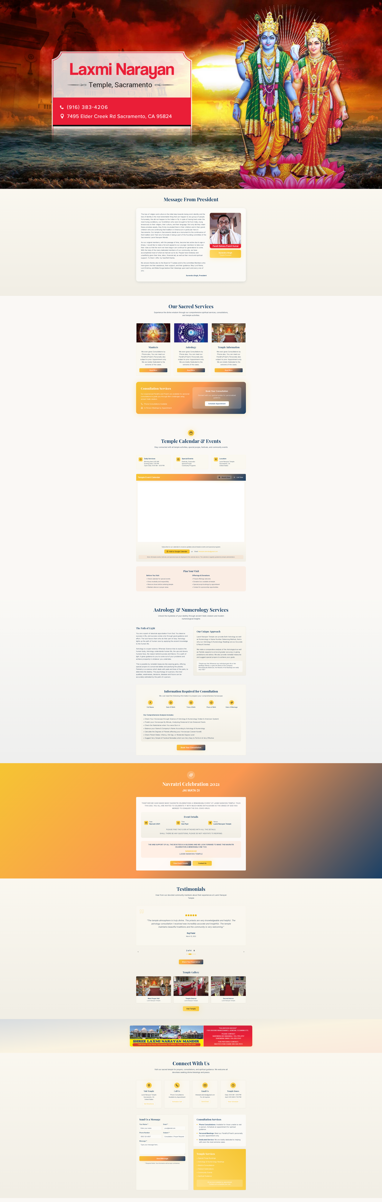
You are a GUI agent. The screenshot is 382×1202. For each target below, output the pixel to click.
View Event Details (180, 863)
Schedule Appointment (217, 404)
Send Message (162, 1159)
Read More (153, 370)
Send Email (205, 1101)
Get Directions (149, 1104)
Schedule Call (177, 1101)
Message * (143, 1141)
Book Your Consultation (191, 747)
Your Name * (143, 1124)
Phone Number (144, 1132)
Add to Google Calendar (178, 551)
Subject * (166, 1132)
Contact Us (202, 863)
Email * (165, 1124)
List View (240, 477)
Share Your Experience (191, 962)
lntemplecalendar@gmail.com (208, 551)
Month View (226, 477)
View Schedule (233, 1101)
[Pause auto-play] (194, 950)
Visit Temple (191, 1009)
